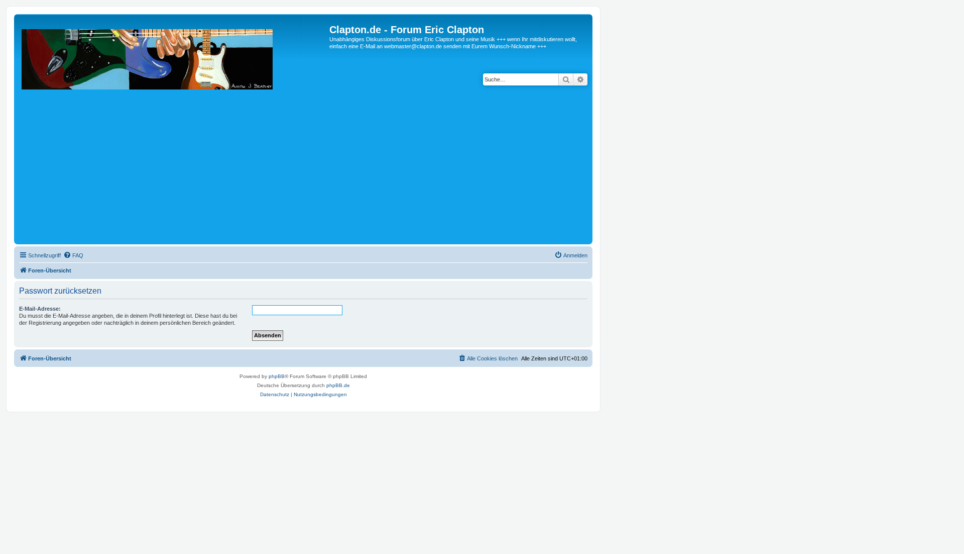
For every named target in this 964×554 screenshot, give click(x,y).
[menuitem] (73, 255)
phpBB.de (338, 385)
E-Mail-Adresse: (40, 309)
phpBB (277, 376)
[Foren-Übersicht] (173, 133)
